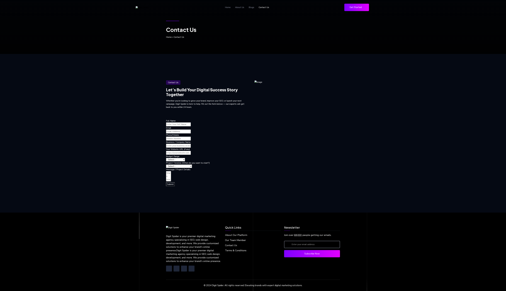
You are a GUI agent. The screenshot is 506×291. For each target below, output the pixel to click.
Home (228, 7)
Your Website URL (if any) (178, 149)
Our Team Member (235, 240)
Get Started (356, 7)
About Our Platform (236, 235)
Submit (170, 184)
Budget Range (172, 156)
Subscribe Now (312, 253)
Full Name (171, 120)
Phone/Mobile (172, 135)
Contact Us (264, 7)
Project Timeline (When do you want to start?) (188, 162)
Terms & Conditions (235, 250)
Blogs (251, 7)
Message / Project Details (178, 169)
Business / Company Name (178, 142)
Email (168, 127)
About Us (239, 7)
